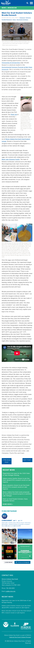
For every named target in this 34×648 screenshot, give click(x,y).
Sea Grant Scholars (22, 19)
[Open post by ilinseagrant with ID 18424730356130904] (25, 552)
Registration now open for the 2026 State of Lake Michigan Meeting (16, 474)
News (14, 19)
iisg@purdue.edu (10, 591)
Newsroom (12, 8)
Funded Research (7, 19)
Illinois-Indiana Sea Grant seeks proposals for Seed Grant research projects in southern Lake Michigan (17, 494)
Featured (22, 18)
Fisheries (28, 18)
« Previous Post (6, 461)
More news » (8, 504)
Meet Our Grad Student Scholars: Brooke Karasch (17, 14)
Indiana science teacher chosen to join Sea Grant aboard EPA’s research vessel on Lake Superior (17, 480)
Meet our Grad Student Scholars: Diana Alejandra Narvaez (15, 500)
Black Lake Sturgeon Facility (11, 159)
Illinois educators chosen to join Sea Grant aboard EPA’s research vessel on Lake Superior (16, 487)
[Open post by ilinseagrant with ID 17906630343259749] (25, 536)
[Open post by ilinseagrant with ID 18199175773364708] (9, 552)
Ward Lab (14, 114)
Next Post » (27, 460)
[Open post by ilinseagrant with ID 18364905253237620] (9, 536)
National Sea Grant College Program (20, 637)
